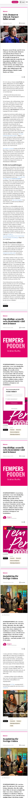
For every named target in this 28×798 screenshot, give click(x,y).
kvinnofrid (18, 429)
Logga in (23, 2)
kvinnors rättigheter (14, 432)
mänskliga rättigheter (15, 434)
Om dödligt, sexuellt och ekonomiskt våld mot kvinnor (14, 321)
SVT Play (12, 684)
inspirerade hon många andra (9, 253)
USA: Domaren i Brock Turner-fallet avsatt (11, 17)
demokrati (12, 721)
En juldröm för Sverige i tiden (10, 577)
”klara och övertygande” (17, 200)
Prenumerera (15, 2)
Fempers (9, 517)
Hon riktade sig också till (8, 148)
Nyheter (5, 11)
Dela (22, 77)
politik (11, 725)
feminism (12, 429)
